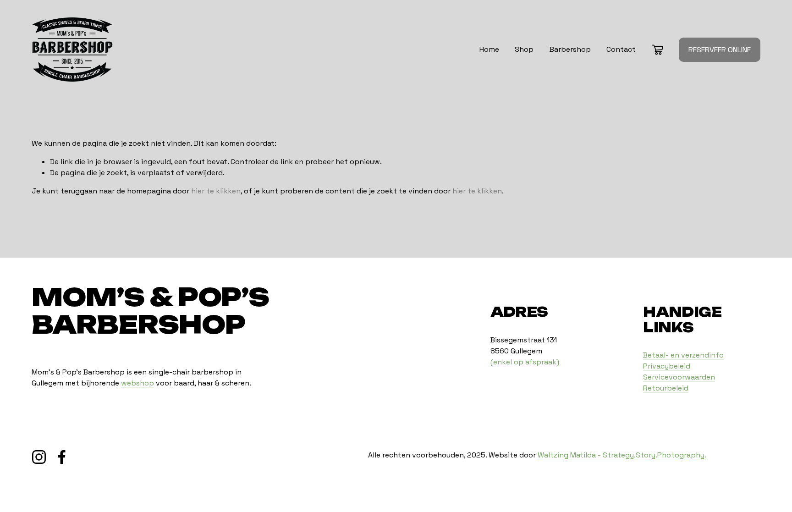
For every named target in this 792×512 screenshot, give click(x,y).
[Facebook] (62, 457)
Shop (524, 49)
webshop (137, 383)
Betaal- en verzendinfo (683, 355)
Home (489, 49)
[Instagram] (39, 457)
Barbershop (570, 49)
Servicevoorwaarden (679, 377)
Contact (621, 49)
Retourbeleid (665, 388)
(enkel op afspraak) (524, 362)
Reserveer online (719, 50)
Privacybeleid (666, 366)
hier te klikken (216, 191)
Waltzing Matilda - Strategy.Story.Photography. (622, 455)
